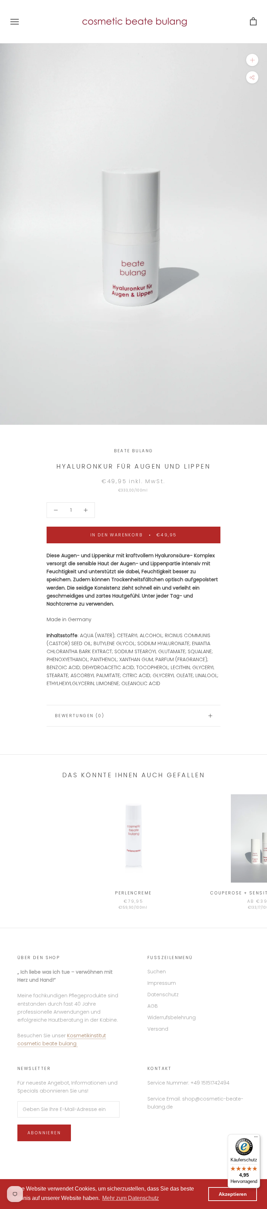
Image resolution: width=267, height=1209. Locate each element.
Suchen (156, 971)
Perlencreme (133, 893)
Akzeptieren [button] (233, 1194)
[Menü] (256, 1138)
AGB (152, 1006)
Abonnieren (44, 1133)
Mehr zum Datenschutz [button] (130, 1198)
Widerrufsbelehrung (171, 1017)
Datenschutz (163, 994)
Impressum (161, 983)
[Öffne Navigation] (14, 22)
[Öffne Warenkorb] (253, 22)
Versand (157, 1028)
